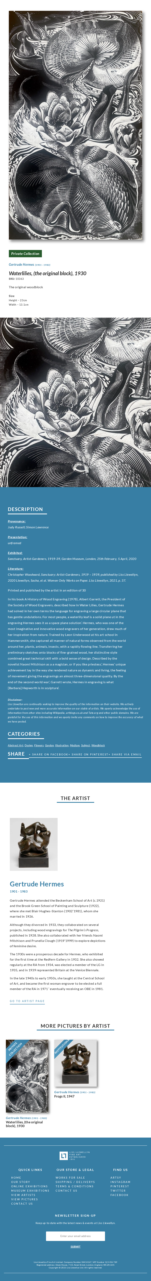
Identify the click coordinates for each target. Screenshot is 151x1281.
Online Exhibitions (29, 1186)
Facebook (119, 1195)
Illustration (61, 745)
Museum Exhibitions (30, 1190)
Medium (75, 745)
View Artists (23, 1195)
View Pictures (24, 1199)
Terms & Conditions (75, 1186)
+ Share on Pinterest (88, 754)
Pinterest (119, 1186)
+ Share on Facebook (48, 754)
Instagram (120, 1182)
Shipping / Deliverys (75, 1182)
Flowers (38, 745)
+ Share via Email (125, 754)
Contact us (22, 1203)
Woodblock (98, 745)
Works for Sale (70, 1177)
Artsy (115, 1177)
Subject (85, 745)
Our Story (20, 1182)
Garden (49, 745)
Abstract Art (15, 745)
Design (29, 745)
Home (16, 1177)
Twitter (118, 1190)
